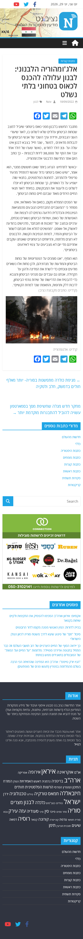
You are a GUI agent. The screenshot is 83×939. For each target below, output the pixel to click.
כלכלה (40, 802)
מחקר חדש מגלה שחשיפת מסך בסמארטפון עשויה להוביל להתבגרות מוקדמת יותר (45, 409)
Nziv (48, 102)
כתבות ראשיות (72, 471)
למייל (77, 744)
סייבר (53, 812)
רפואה (13, 819)
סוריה (74, 810)
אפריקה (22, 772)
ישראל (72, 801)
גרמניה (46, 781)
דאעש (37, 781)
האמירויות (26, 781)
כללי (78, 444)
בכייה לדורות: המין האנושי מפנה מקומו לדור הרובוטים (48, 627)
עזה (22, 811)
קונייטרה (54, 819)
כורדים (59, 803)
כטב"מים (50, 803)
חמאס (53, 794)
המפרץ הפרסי (63, 787)
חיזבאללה (70, 793)
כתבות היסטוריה (71, 451)
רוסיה (24, 818)
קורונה (43, 819)
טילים (30, 794)
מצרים (16, 802)
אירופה (34, 772)
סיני (41, 811)
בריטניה (57, 781)
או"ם (77, 772)
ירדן (5, 793)
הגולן (16, 781)
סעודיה (33, 811)
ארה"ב (72, 780)
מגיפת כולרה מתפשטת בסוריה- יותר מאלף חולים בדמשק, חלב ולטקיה (43, 383)
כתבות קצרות (68, 61)
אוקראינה (65, 772)
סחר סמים (61, 811)
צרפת (63, 819)
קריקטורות (74, 485)
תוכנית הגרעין (63, 825)
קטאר (34, 820)
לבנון (36, 102)
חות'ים (19, 786)
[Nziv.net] (75, 43)
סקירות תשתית (71, 478)
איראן (48, 771)
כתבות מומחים (72, 457)
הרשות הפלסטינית (39, 786)
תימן (52, 825)
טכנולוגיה (17, 794)
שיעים (76, 825)
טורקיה (40, 793)
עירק (13, 811)
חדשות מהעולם (71, 437)
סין (46, 811)
